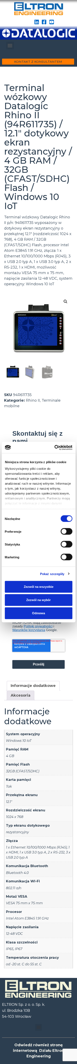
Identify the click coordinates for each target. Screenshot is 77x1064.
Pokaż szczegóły (52, 573)
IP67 (18, 949)
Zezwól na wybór (38, 600)
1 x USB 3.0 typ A (33, 852)
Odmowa (38, 613)
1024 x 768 (14, 817)
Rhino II (33, 400)
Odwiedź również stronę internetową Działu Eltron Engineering (38, 1050)
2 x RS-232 (56, 852)
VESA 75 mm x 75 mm (24, 903)
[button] (10, 46)
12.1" (9, 802)
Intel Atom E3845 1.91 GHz (27, 918)
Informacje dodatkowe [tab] (33, 685)
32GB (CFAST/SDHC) (22, 771)
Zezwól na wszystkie (38, 586)
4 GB (10, 756)
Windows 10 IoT (18, 741)
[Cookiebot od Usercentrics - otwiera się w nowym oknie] (54, 447)
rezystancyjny (17, 832)
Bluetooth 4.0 (17, 873)
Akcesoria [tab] (20, 695)
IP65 (9, 949)
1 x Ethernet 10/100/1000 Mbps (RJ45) (36, 847)
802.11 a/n (13, 888)
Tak (9, 786)
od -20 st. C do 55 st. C (24, 964)
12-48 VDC (14, 933)
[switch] (66, 531)
